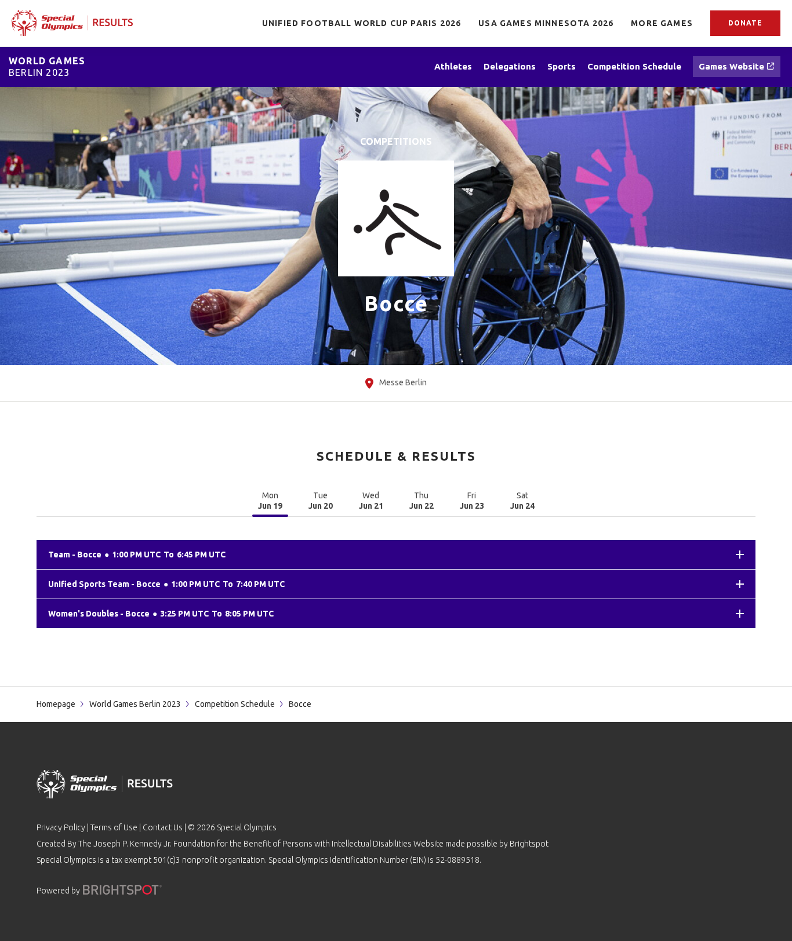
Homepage (56, 704)
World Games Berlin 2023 (135, 704)
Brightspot (529, 843)
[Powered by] (122, 890)
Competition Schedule (235, 704)
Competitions (396, 141)
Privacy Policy (61, 827)
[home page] (72, 23)
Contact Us (163, 827)
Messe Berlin (403, 382)
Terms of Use (113, 827)
